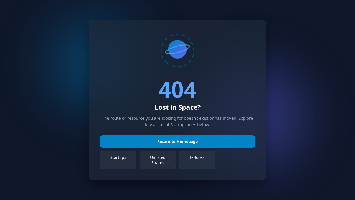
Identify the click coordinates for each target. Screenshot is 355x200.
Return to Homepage (177, 141)
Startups (118, 157)
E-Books (197, 157)
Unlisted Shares (158, 160)
